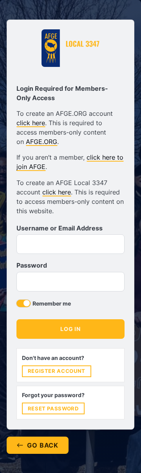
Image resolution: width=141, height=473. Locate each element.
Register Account (56, 371)
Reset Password (53, 408)
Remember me (51, 303)
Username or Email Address (59, 228)
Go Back (42, 445)
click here (30, 123)
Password (31, 265)
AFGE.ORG (41, 142)
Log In (70, 329)
